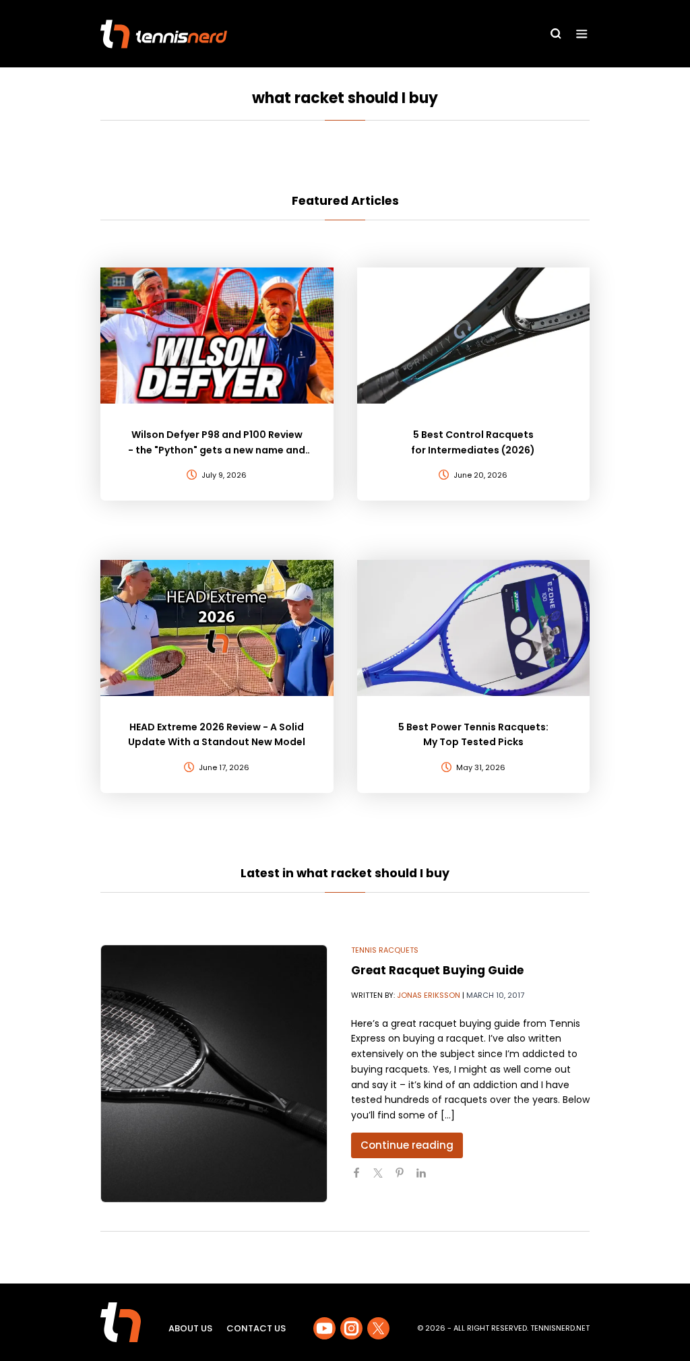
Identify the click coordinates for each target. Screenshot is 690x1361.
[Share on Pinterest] (405, 1178)
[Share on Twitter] (383, 1178)
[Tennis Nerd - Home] (163, 34)
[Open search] (556, 34)
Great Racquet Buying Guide (437, 970)
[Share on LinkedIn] (426, 1178)
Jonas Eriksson (428, 995)
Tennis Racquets (384, 950)
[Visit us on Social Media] (324, 1328)
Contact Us (256, 1328)
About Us (190, 1328)
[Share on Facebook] (362, 1178)
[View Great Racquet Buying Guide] (214, 1073)
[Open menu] (581, 34)
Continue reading (406, 1145)
